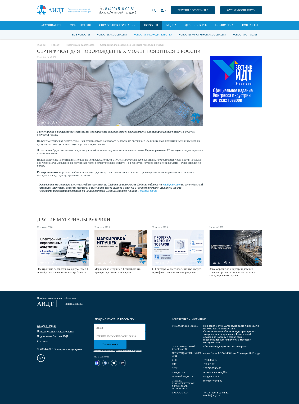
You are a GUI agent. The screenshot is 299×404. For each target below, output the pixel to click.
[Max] (97, 363)
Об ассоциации (46, 325)
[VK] (105, 363)
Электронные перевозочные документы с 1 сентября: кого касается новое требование (62, 270)
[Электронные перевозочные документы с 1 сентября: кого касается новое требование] (63, 248)
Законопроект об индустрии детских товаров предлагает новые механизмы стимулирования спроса (232, 272)
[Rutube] (123, 363)
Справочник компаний (117, 25)
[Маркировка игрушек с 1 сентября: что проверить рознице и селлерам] (120, 248)
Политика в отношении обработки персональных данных (118, 351)
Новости (151, 25)
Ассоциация (51, 25)
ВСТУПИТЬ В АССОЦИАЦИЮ (193, 10)
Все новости (81, 34)
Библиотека (224, 25)
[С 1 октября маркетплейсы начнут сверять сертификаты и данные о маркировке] (178, 248)
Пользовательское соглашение (55, 331)
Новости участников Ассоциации (202, 34)
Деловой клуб (196, 25)
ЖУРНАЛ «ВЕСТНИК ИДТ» (241, 10)
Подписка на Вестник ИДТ (52, 336)
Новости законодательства (153, 34)
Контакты (250, 25)
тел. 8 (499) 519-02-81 (216, 392)
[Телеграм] (114, 363)
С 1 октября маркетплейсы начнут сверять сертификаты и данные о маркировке (177, 270)
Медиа (171, 25)
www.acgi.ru (213, 328)
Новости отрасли (245, 34)
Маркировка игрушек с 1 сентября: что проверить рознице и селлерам (117, 270)
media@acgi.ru (211, 395)
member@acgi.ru (212, 380)
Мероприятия (80, 25)
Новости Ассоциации (112, 34)
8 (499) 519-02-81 (120, 9)
